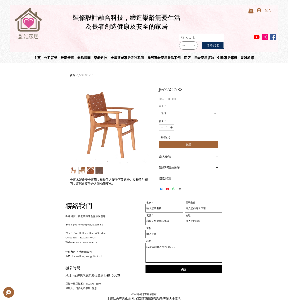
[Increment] (172, 127)
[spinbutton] (167, 127)
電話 (148, 215)
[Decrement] (162, 127)
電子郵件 (191, 202)
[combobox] (188, 113)
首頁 (72, 75)
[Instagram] (265, 37)
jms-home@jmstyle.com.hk (88, 224)
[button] (251, 10)
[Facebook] (273, 37)
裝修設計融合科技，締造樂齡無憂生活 (126, 17)
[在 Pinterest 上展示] (168, 189)
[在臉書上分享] (161, 189)
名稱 (148, 202)
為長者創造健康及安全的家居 (127, 26)
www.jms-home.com (87, 242)
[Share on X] (180, 189)
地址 (188, 215)
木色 (162, 106)
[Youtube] (257, 37)
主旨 (148, 228)
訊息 (148, 241)
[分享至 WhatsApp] (174, 189)
